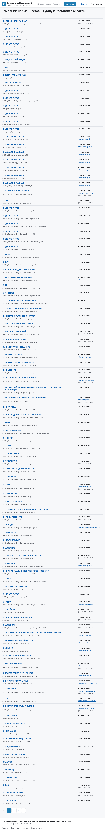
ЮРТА (5, 698)
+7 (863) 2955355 (84, 453)
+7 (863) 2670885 (84, 293)
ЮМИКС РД (7, 648)
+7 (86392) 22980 (84, 59)
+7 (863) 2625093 (84, 445)
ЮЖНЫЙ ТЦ (8, 769)
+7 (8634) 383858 (84, 121)
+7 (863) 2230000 (84, 316)
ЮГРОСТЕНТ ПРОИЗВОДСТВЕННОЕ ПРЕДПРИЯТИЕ (25, 509)
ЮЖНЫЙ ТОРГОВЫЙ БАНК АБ (16, 347)
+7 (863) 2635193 (84, 579)
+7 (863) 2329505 (84, 461)
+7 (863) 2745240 (84, 262)
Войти (84, 4)
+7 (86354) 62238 (84, 144)
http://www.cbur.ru (84, 357)
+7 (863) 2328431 (84, 200)
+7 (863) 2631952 (84, 422)
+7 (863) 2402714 (84, 308)
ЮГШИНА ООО (9, 731)
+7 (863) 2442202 (84, 191)
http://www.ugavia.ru (85, 139)
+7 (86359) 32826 (84, 29)
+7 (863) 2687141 (84, 663)
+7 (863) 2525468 (84, 785)
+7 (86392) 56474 (84, 129)
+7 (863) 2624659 (84, 354)
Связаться (5, 828)
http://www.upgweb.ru (86, 675)
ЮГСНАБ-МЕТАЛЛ (10, 494)
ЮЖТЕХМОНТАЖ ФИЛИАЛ (14, 21)
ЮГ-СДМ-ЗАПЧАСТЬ (11, 746)
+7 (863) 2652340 (84, 407)
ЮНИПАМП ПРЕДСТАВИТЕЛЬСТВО (18, 706)
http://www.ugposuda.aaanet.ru (89, 527)
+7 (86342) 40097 (84, 183)
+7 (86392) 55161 (84, 83)
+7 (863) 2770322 (84, 762)
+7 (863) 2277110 (84, 563)
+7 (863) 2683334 (84, 602)
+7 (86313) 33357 (84, 137)
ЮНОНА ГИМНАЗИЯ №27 (14, 75)
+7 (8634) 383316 (84, 160)
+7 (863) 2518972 (84, 324)
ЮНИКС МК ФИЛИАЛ (12, 663)
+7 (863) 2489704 (84, 754)
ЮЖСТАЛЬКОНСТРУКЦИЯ (14, 339)
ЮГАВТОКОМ (8, 625)
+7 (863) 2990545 (84, 633)
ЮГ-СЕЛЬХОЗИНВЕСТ (12, 501)
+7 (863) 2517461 (84, 509)
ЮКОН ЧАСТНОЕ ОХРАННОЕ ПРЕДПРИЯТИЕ (22, 308)
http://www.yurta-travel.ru (87, 701)
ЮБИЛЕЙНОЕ (8, 609)
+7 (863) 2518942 (84, 548)
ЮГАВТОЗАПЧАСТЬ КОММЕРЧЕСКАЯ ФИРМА (23, 555)
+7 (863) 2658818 (84, 648)
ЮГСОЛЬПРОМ (9, 476)
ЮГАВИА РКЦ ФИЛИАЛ (13, 136)
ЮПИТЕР (6, 254)
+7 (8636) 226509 (84, 152)
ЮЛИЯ (5, 67)
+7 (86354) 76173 (84, 617)
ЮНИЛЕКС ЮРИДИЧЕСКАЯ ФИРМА (18, 269)
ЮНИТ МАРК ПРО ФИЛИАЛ (15, 681)
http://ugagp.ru (83, 400)
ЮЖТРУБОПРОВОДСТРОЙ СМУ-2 (17, 323)
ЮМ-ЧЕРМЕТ (8, 293)
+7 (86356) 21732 (84, 52)
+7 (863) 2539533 (84, 362)
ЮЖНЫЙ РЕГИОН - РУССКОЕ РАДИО (19, 362)
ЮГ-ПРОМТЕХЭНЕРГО (12, 517)
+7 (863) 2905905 (84, 484)
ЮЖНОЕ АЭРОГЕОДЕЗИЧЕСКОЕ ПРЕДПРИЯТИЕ (24, 397)
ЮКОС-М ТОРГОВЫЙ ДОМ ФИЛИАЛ (19, 300)
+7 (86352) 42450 (84, 36)
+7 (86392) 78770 (84, 67)
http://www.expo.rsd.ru (86, 380)
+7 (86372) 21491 (84, 90)
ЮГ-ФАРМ (7, 445)
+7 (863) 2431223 (84, 239)
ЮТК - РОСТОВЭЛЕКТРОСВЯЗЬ (16, 190)
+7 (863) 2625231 (84, 339)
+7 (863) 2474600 (84, 800)
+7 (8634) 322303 (84, 106)
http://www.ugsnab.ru (85, 487)
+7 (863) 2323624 (84, 430)
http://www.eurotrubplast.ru (87, 691)
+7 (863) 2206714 (84, 517)
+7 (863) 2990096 (84, 501)
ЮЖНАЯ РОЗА (9, 407)
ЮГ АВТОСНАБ (9, 800)
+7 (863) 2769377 (84, 673)
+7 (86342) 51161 (84, 594)
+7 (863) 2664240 (84, 586)
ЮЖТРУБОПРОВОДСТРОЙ (14, 331)
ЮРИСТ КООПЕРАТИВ (12, 82)
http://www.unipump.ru (86, 708)
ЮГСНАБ (6, 484)
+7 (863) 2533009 (84, 331)
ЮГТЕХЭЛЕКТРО (9, 461)
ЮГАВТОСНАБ (8, 548)
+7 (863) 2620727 (84, 378)
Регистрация (96, 4)
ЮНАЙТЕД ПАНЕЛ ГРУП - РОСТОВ (17, 673)
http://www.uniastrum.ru (86, 280)
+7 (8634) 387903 (84, 769)
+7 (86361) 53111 (84, 609)
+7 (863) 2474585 (84, 532)
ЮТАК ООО (7, 762)
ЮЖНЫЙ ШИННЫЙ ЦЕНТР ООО (17, 739)
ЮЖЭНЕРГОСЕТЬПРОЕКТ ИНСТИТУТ (18, 316)
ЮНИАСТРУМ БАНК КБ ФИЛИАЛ (17, 277)
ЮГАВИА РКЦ (8, 563)
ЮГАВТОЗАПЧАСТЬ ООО (13, 754)
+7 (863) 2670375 (84, 370)
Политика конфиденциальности (32, 828)
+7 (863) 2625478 (84, 208)
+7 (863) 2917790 (84, 347)
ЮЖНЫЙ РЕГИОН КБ (12, 354)
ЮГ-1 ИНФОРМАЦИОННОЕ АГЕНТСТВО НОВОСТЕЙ (25, 571)
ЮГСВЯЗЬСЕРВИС (10, 777)
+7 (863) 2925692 (84, 476)
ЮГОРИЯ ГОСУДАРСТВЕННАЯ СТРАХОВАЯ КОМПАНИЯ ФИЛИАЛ (32, 632)
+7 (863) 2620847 (84, 387)
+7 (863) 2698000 (84, 723)
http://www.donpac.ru (85, 193)
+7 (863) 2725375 (84, 415)
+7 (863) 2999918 (84, 698)
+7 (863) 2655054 (84, 571)
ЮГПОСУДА (7, 524)
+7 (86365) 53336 (84, 21)
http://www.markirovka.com (87, 683)
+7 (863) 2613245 (84, 656)
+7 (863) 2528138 (84, 793)
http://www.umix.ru (84, 650)
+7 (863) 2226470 (84, 494)
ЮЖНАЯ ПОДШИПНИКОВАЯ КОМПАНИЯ (21, 415)
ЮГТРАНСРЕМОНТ (10, 453)
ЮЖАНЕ (6, 422)
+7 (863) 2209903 (84, 739)
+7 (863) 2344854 (84, 216)
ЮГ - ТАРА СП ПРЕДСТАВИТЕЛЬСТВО (18, 468)
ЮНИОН (6, 785)
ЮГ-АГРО (6, 602)
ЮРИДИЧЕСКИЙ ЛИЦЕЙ (13, 59)
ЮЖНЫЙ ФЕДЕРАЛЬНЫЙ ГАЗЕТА (17, 640)
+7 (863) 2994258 (84, 777)
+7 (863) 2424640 (84, 706)
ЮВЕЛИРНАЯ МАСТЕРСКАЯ (14, 586)
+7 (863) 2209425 (84, 731)
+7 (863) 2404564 (84, 640)
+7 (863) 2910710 (84, 681)
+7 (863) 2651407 (84, 469)
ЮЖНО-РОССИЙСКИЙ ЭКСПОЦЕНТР (19, 378)
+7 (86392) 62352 (84, 113)
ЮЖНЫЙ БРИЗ (9, 370)
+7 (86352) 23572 (84, 167)
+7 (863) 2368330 (84, 246)
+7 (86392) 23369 (84, 175)
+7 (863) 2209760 (84, 625)
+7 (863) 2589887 (84, 223)
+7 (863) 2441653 (84, 277)
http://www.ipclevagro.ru (86, 604)
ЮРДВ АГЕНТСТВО (10, 28)
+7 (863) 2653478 (84, 231)
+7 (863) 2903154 (84, 438)
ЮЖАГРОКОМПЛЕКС (11, 430)
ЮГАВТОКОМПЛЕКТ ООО (13, 723)
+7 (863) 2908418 (84, 525)
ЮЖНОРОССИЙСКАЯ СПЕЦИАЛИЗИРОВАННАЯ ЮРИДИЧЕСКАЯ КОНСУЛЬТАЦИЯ (31, 388)
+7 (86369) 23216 (84, 44)
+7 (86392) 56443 (84, 75)
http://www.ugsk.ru (84, 635)
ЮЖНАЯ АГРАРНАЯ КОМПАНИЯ (17, 617)
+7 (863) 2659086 (84, 285)
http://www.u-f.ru (84, 643)
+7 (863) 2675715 (84, 254)
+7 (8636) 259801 (84, 98)
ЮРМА (5, 200)
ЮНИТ (5, 262)
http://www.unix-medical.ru (87, 666)
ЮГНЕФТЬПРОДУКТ (11, 540)
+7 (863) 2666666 (84, 540)
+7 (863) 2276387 (84, 689)
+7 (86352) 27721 (84, 715)
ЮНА (4, 285)
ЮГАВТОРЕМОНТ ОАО (12, 792)
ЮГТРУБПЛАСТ (9, 688)
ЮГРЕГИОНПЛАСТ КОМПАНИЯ (16, 656)
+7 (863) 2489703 (84, 555)
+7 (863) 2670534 (84, 270)
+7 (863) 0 (81, 301)
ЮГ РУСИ (6, 578)
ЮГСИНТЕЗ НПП (9, 715)
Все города (15, 828)
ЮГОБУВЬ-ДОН (9, 532)
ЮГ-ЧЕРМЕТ (7, 438)
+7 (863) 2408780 (84, 397)
